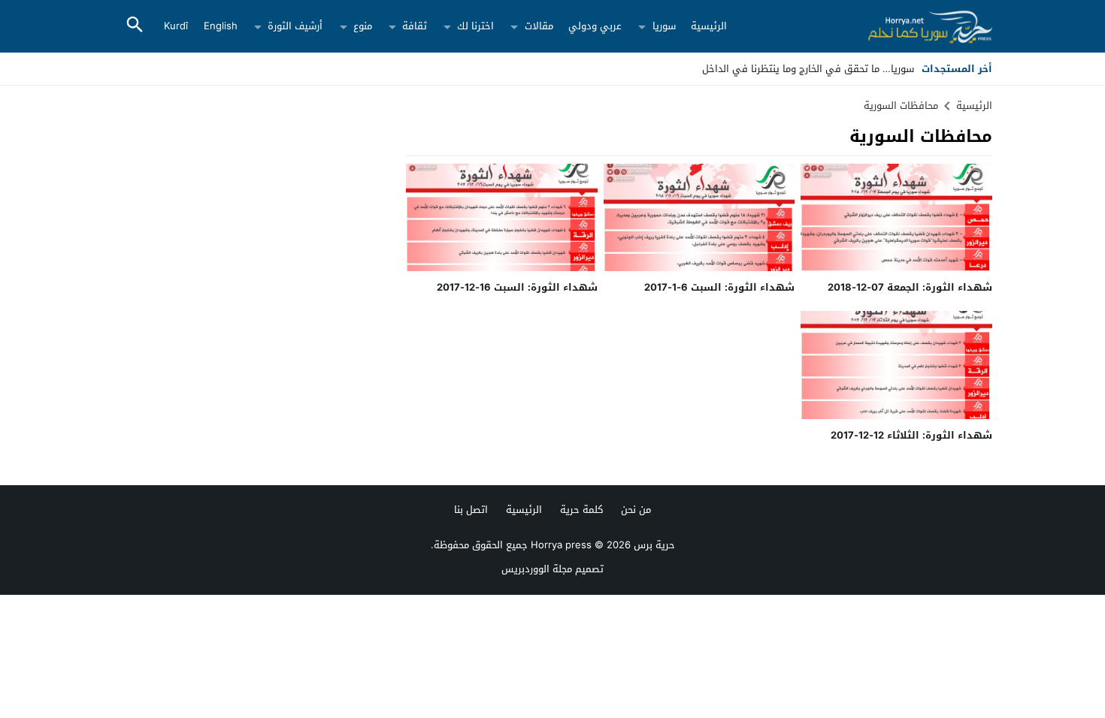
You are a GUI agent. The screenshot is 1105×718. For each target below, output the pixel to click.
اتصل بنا (471, 509)
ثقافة (414, 26)
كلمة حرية (581, 509)
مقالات (539, 26)
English (221, 26)
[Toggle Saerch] (134, 26)
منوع (362, 26)
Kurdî (176, 26)
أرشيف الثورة (295, 26)
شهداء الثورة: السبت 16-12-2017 (517, 287)
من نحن (636, 509)
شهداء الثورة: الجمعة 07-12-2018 (910, 287)
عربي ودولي (595, 26)
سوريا (664, 26)
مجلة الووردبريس (536, 569)
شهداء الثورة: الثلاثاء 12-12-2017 (911, 435)
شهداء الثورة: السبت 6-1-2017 (719, 287)
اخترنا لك (475, 26)
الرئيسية (709, 26)
